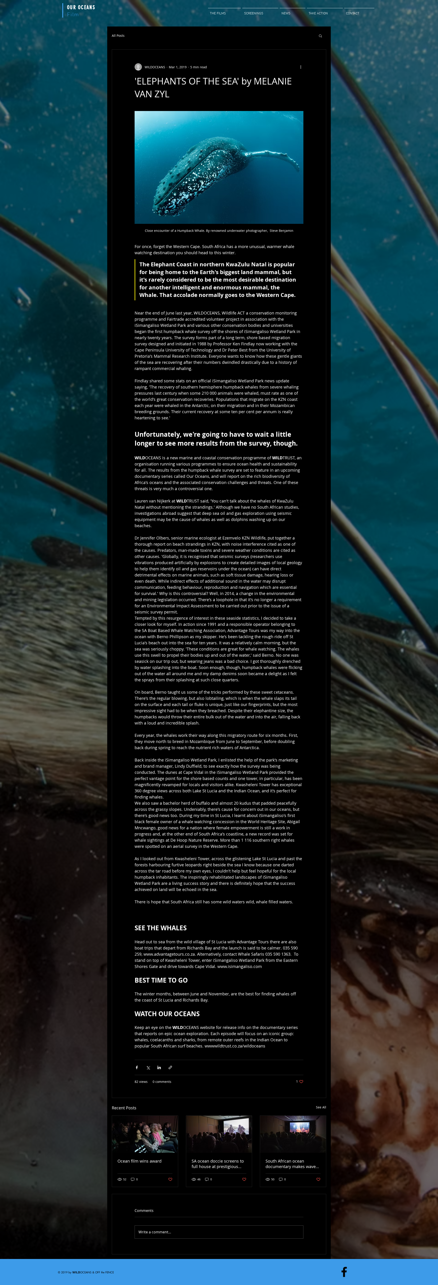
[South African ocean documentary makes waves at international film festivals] (293, 1134)
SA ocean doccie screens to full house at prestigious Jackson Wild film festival (218, 1163)
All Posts (118, 35)
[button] (320, 35)
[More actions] (300, 67)
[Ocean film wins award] (145, 1134)
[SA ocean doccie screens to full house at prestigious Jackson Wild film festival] (219, 1134)
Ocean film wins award (139, 1161)
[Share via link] (170, 1067)
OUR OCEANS (81, 7)
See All (321, 1107)
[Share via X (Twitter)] (148, 1067)
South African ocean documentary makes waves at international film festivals (292, 1163)
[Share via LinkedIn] (159, 1067)
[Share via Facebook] (137, 1067)
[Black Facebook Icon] (344, 1272)
